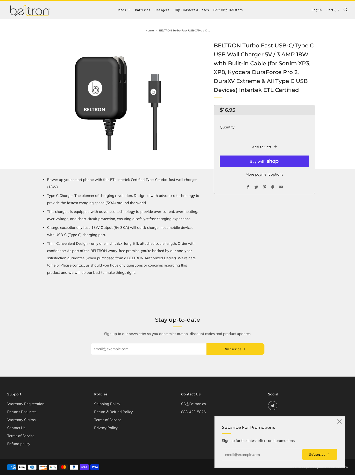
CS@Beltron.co (193, 403)
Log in (317, 10)
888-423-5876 (193, 411)
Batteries (142, 10)
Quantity (227, 127)
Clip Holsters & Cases (191, 10)
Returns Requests (21, 411)
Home (149, 30)
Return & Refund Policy (113, 411)
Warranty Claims (21, 419)
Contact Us (16, 427)
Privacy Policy (106, 427)
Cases (121, 10)
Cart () (333, 10)
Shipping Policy (107, 403)
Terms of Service (20, 435)
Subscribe (233, 349)
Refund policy (18, 443)
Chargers (162, 10)
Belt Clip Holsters (228, 10)
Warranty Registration (25, 403)
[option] (119, 101)
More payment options (264, 174)
